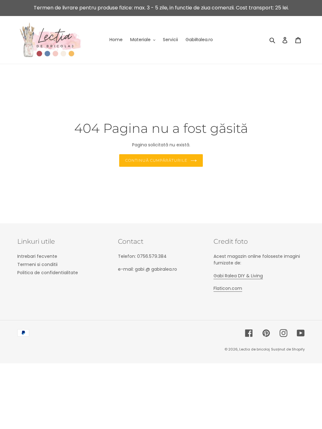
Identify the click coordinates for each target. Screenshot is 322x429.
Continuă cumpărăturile (156, 160)
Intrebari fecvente (37, 256)
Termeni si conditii (37, 264)
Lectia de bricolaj (254, 349)
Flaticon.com (228, 288)
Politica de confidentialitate (47, 272)
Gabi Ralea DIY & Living (238, 276)
